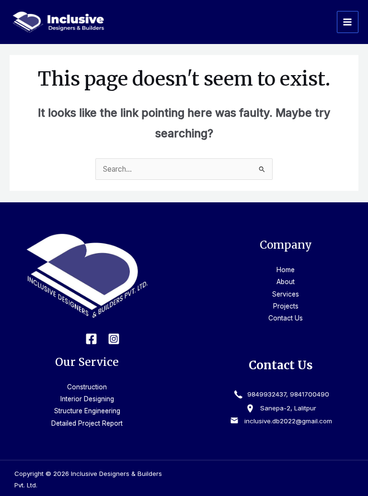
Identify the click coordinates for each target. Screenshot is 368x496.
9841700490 (309, 394)
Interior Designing (87, 399)
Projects (286, 306)
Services (285, 294)
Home (285, 270)
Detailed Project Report (87, 423)
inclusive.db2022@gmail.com (288, 421)
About (285, 282)
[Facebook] (91, 339)
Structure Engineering (87, 411)
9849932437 (265, 394)
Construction (87, 387)
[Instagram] (114, 339)
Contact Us (285, 318)
